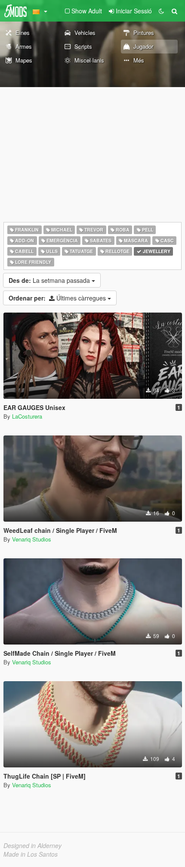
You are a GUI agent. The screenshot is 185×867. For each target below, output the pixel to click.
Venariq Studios (31, 539)
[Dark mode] (161, 11)
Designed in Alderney (32, 845)
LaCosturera (27, 416)
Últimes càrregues (58, 298)
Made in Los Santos (30, 854)
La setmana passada (50, 280)
